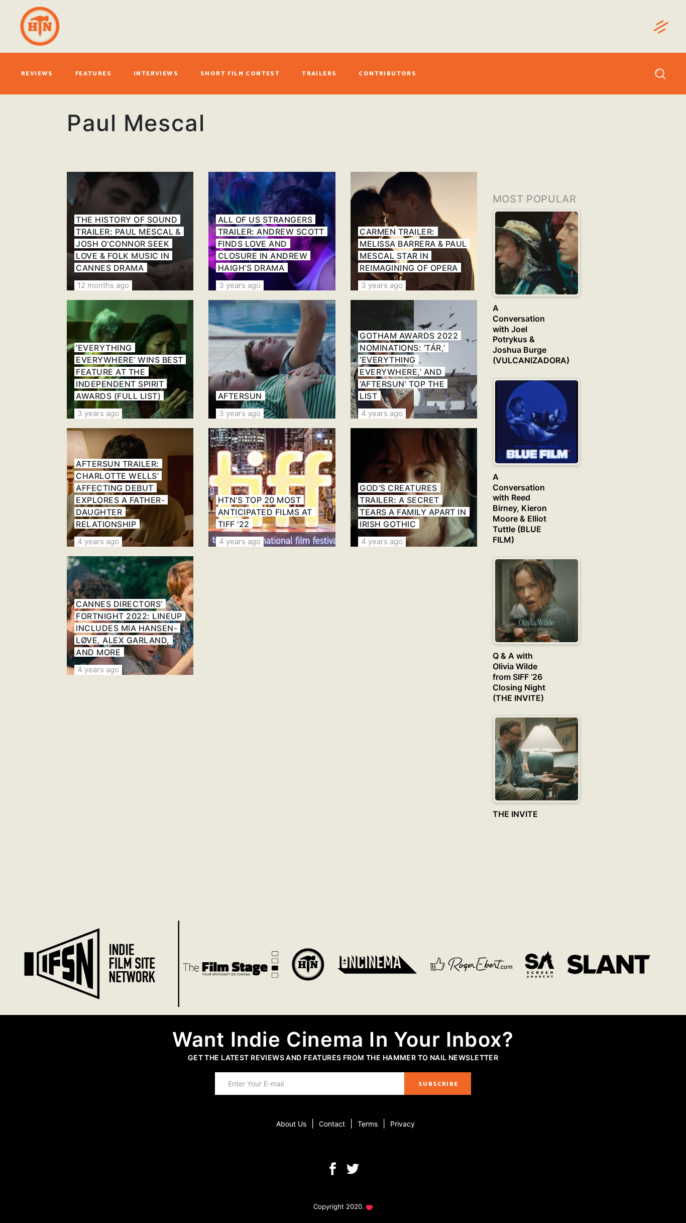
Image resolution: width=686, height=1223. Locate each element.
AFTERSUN (240, 396)
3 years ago (240, 285)
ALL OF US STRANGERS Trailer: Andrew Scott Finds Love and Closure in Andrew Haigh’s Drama (271, 244)
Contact (332, 1123)
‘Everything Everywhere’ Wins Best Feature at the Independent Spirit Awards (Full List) (129, 372)
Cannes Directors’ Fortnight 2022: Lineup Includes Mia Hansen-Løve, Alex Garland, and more (129, 628)
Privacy (402, 1123)
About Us (291, 1123)
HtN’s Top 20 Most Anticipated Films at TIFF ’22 (265, 512)
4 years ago (382, 413)
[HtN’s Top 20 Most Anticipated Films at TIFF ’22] (271, 487)
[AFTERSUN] (271, 359)
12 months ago (103, 285)
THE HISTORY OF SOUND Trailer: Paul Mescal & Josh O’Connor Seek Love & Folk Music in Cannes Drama (128, 244)
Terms (368, 1123)
